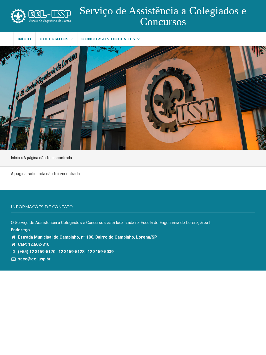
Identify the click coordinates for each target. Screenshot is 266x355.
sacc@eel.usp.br (34, 259)
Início (24, 39)
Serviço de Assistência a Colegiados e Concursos (162, 16)
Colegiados (54, 39)
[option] (133, 98)
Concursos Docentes (109, 39)
